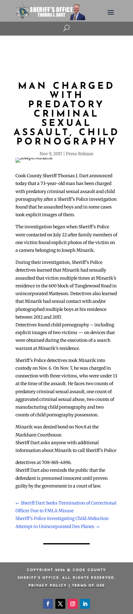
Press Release (79, 154)
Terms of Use (88, 585)
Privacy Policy (47, 585)
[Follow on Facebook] (48, 604)
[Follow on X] (60, 604)
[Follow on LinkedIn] (85, 604)
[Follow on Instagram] (73, 604)
